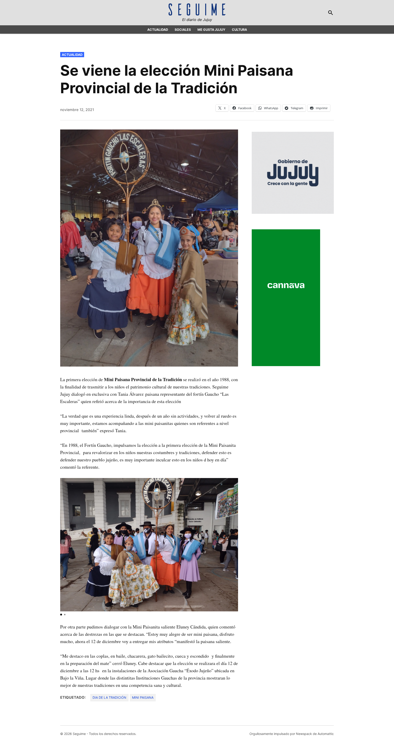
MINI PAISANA (142, 697)
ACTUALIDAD (157, 29)
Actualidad (72, 55)
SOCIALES (183, 29)
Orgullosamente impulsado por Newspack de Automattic (291, 734)
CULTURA (239, 29)
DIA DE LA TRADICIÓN (109, 697)
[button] (234, 543)
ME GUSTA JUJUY (211, 29)
